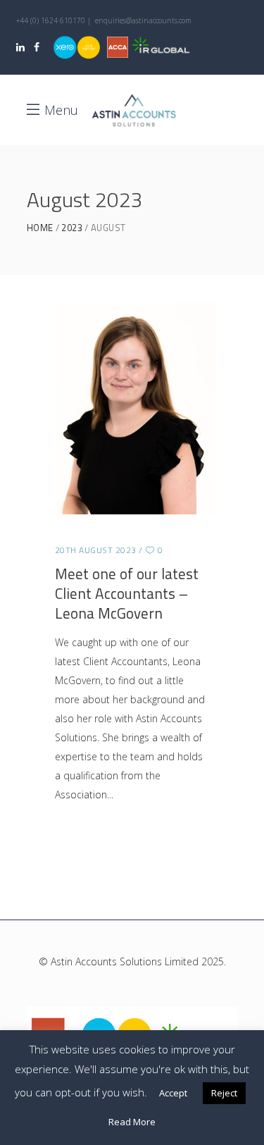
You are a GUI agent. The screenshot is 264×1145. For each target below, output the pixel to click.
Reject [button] (224, 1093)
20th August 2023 (96, 550)
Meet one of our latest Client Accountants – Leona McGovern (127, 593)
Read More (132, 1121)
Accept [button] (173, 1093)
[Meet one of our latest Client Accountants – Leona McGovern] (132, 408)
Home (40, 228)
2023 (71, 228)
